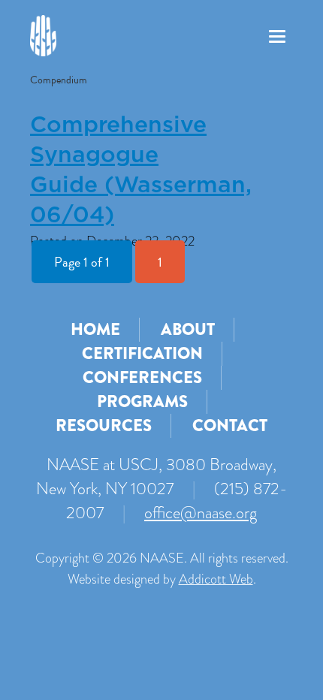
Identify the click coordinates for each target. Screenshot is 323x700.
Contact (229, 425)
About (188, 329)
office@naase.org (200, 512)
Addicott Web (216, 579)
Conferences (142, 377)
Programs (142, 401)
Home (95, 329)
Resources (104, 425)
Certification (142, 353)
